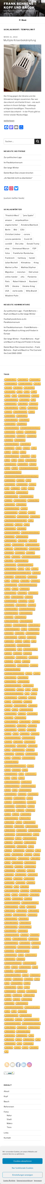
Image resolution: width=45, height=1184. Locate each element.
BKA (7, 460)
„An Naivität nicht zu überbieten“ (18, 178)
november (19, 866)
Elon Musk (9, 560)
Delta (26, 524)
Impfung (32, 697)
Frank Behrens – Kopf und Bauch (20, 5)
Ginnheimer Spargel (30, 649)
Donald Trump (33, 244)
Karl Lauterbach (10, 729)
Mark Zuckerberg (32, 826)
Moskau (8, 850)
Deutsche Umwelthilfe (12, 532)
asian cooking (10, 435)
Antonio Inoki (10, 431)
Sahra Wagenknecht (20, 938)
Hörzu (34, 693)
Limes (30, 798)
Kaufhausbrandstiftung (12, 737)
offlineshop (21, 870)
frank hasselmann (26, 612)
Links (6, 1133)
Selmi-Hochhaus (11, 954)
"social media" (35, 379)
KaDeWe (35, 721)
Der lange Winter (11, 168)
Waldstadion (22, 1027)
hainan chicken (23, 665)
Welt (31, 1035)
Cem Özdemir (10, 484)
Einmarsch (16, 556)
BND (14, 460)
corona (27, 234)
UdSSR (8, 999)
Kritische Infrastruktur (12, 785)
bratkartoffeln (23, 464)
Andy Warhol (24, 419)
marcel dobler (26, 814)
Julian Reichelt (11, 262)
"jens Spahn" (28, 215)
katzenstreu (25, 733)
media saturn (10, 834)
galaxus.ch (32, 637)
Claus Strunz (21, 504)
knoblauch (20, 753)
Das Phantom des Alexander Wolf (16, 520)
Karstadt (22, 729)
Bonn (21, 460)
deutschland (9, 536)
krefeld (31, 765)
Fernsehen (35, 580)
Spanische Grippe (29, 962)
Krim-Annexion (31, 773)
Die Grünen (23, 540)
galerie (27, 641)
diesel (8, 544)
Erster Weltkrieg (10, 568)
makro (8, 814)
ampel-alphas (10, 415)
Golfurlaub (18, 653)
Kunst (8, 790)
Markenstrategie (29, 822)
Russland (33, 281)
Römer (8, 938)
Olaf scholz (33, 272)
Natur (9, 1115)
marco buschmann (11, 818)
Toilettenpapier (10, 991)
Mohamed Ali (22, 846)
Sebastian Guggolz (22, 950)
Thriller (27, 983)
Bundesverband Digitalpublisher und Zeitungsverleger (21, 476)
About (6, 1091)
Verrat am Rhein (25, 1015)
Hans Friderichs (10, 677)
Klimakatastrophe (18, 749)
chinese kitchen (22, 492)
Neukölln (28, 854)
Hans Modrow (23, 677)
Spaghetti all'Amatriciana (13, 962)
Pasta (14, 894)
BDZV (8, 452)
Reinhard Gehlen (11, 918)
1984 (34, 391)
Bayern (26, 448)
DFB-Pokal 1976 (22, 536)
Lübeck (31, 806)
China (31, 488)
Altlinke (23, 407)
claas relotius (10, 504)
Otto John (25, 886)
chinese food (10, 492)
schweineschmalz (24, 946)
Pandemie (32, 277)
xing (19, 1043)
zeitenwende (28, 1043)
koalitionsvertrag (31, 753)
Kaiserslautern (10, 725)
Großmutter (33, 657)
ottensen (8, 886)
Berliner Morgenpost (12, 456)
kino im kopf (21, 745)
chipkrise (8, 500)
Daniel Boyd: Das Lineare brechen (18, 173)
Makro (9, 1123)
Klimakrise (25, 262)
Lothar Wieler (21, 806)
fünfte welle (19, 633)
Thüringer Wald (10, 987)
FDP (34, 248)
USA (7, 291)
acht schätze (24, 399)
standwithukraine (21, 971)
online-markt (9, 882)
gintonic (8, 653)
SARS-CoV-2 (33, 938)
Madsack (20, 810)
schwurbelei (9, 950)
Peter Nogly (34, 894)
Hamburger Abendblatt (12, 669)
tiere (20, 987)
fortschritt (29, 596)
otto (22, 277)
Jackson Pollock (10, 713)
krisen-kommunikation (12, 781)
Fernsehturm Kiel (11, 584)
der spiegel (22, 528)
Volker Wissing (10, 1027)
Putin (22, 906)
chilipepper (15, 488)
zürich (25, 1047)
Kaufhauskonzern (29, 737)
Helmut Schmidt (23, 681)
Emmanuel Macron (21, 248)
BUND (15, 468)
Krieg (36, 262)
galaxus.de (9, 641)
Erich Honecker (10, 564)
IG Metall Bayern (11, 697)
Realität (8, 914)
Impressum (38, 1180)
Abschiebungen (24, 395)
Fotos (6, 1112)
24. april (8, 387)
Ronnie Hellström (25, 926)
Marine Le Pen (11, 267)
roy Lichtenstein (10, 930)
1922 (19, 391)
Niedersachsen (23, 858)
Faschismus (32, 576)
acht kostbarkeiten (11, 399)
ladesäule (22, 794)
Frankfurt (32, 604)
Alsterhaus (34, 403)
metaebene (9, 838)
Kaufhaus (35, 733)
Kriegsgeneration (11, 773)
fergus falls (25, 580)
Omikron (8, 878)
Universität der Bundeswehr (14, 1007)
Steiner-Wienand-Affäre (13, 975)
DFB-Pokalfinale (10, 540)
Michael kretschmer (29, 838)
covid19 (8, 244)
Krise (14, 777)
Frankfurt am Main (11, 608)
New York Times (10, 858)
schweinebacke (10, 946)
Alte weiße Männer (11, 407)
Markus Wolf (19, 826)
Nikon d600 (35, 858)
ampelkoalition (21, 220)
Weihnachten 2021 (23, 1031)
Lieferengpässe (19, 798)
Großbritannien (22, 657)
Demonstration (10, 528)
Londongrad (9, 806)
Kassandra (31, 729)
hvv (27, 693)
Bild (15, 230)
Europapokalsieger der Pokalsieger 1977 (18, 572)
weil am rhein (10, 1035)
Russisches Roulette (12, 934)
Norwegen (9, 866)
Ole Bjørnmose (21, 874)
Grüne (18, 661)
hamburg (22, 258)
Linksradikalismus (20, 802)
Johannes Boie (20, 717)
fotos (7, 253)
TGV (37, 979)
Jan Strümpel (32, 713)
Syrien (25, 975)
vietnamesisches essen (13, 1023)
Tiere (9, 1127)
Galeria (19, 641)
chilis (24, 488)
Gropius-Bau (9, 657)
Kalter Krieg (21, 725)
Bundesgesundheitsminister (29, 468)
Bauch (6, 1101)
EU (28, 568)
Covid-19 (28, 239)
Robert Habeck (19, 281)
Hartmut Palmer (10, 681)
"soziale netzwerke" (25, 383)
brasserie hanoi (10, 464)
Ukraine (15, 286)
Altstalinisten (32, 407)
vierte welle (17, 291)
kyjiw (15, 790)
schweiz (35, 946)
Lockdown (32, 802)
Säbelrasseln (35, 975)
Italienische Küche (26, 709)
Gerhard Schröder (23, 645)
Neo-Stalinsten (17, 854)
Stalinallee (9, 971)
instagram (28, 701)
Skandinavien (10, 958)
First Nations (33, 592)
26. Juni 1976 (10, 391)
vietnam (19, 1019)
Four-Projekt (9, 604)
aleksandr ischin (10, 403)
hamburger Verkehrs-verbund (14, 673)
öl (6, 1051)
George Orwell (10, 645)
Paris (7, 281)
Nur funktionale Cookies (22, 1168)
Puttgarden (31, 906)
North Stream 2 (30, 862)
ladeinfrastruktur (10, 794)
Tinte (27, 987)
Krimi (7, 777)
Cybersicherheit (23, 516)
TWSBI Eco (17, 995)
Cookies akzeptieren (23, 1161)
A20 (14, 395)
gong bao (27, 653)
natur (7, 854)
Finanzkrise (22, 592)
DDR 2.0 (18, 524)
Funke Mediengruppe (12, 629)
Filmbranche (24, 588)
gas (34, 641)
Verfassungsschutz (11, 1015)
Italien (15, 709)
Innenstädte (17, 701)
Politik (8, 898)
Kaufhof (8, 741)
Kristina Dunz (26, 781)
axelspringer (9, 448)
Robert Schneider (11, 926)
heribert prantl (28, 685)
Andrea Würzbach (11, 419)
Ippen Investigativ (20, 705)
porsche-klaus (18, 898)
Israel (7, 709)
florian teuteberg (17, 596)
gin (20, 649)
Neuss (37, 854)
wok (38, 1039)
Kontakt (7, 1138)
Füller (24, 629)
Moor (31, 846)
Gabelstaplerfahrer (32, 633)
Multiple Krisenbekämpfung (20, 40)
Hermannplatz (10, 689)
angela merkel (11, 225)
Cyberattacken (10, 516)
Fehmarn (15, 580)
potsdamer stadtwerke (12, 902)
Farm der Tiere (21, 576)
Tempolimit (29, 979)
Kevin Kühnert (10, 745)
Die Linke (19, 244)
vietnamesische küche (31, 1019)
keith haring (18, 741)
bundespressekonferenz (13, 472)
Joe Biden (9, 717)
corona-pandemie (13, 239)
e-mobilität (31, 552)
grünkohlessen (10, 665)
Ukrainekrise (9, 1003)
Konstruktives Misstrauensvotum (15, 765)
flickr (7, 596)
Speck (14, 967)
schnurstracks (25, 942)
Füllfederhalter (34, 629)
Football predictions (12, 319)
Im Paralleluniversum (13, 162)
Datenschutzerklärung (25, 1180)
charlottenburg (22, 484)
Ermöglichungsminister (25, 564)
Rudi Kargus (22, 930)
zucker (18, 1047)
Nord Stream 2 (17, 862)
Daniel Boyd (35, 516)
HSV (28, 689)
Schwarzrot (36, 942)
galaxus (22, 637)
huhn (35, 689)
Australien (9, 440)
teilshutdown (18, 979)
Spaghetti (21, 958)
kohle (7, 757)
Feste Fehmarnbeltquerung (28, 584)
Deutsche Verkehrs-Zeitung (30, 532)
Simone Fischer (31, 954)
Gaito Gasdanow (11, 637)
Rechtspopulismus (20, 914)
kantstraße (32, 725)
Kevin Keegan (30, 741)
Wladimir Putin (11, 296)
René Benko (23, 918)
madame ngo (10, 810)
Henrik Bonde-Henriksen (13, 685)
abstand (35, 395)
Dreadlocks (9, 552)
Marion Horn (9, 822)
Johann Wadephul (11, 721)
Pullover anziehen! (11, 906)
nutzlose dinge (30, 866)
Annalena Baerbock (29, 225)
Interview (8, 705)
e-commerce (20, 552)
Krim (21, 773)
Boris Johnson (31, 460)
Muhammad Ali (19, 850)
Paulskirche (24, 894)
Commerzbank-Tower (12, 508)
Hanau (29, 673)
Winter (19, 1039)
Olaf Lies (31, 870)
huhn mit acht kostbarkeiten (14, 693)
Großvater (9, 661)
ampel (32, 411)
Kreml (7, 769)
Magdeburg (30, 810)
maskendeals (22, 830)
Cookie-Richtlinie (9, 1180)
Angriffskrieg (22, 423)
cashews (20, 480)
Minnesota (19, 842)
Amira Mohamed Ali (20, 411)
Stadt (9, 1119)
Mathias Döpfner (28, 267)
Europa (35, 568)
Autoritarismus (20, 440)
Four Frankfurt (21, 604)
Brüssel (33, 464)
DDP (31, 520)
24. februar (18, 387)
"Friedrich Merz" (12, 215)
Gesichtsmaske (10, 649)
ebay (7, 248)
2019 (7, 395)
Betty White (25, 456)
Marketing (9, 826)
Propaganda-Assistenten (30, 902)
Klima (7, 749)
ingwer (8, 701)
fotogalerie (23, 600)
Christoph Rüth (33, 500)
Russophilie (35, 934)
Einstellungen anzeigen (22, 1175)
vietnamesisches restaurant (31, 1023)
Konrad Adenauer (29, 757)
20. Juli (37, 383)
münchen (21, 272)
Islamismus (33, 705)
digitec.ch (9, 548)
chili (7, 488)
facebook (36, 572)
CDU (22, 230)
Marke (19, 822)
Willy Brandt (31, 291)
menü (36, 834)
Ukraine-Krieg (28, 286)
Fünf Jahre (9, 633)
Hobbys (20, 689)
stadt (35, 967)
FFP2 (7, 588)
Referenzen (32, 914)
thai (7, 983)
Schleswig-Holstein (11, 942)
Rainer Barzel (22, 910)
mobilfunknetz (10, 846)
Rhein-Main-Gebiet (11, 922)
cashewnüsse (10, 480)
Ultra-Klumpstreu (22, 1003)
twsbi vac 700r (29, 995)
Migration (9, 272)
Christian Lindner (12, 234)
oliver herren (32, 874)
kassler (8, 733)
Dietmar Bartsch (18, 544)
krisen (21, 777)
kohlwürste (16, 757)
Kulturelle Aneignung (28, 785)
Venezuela (23, 1011)
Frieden (8, 625)
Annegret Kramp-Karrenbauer (30, 427)
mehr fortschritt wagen (24, 834)
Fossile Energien (11, 600)
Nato (38, 850)
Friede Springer (34, 625)
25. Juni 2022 (29, 387)
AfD (33, 399)
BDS (34, 448)
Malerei (16, 814)
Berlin (7, 230)
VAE (14, 1011)
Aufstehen (21, 435)
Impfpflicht (23, 697)
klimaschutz (9, 753)
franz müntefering (26, 621)
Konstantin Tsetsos (11, 761)
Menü (24, 20)
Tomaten (21, 991)
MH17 (18, 838)
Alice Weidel (23, 403)
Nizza (7, 862)
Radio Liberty (10, 910)
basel (18, 448)
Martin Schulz (10, 830)
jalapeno (22, 713)
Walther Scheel (34, 1027)
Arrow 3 (20, 431)
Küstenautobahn (25, 790)
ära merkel (34, 1047)
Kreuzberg (17, 769)
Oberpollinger (10, 870)
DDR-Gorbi (9, 524)
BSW (7, 468)
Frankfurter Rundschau (23, 253)
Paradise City (36, 890)
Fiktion (15, 588)
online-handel (11, 277)
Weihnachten (10, 1031)
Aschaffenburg (30, 431)
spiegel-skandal (25, 967)
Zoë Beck (9, 1047)
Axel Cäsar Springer (12, 444)
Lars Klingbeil (33, 794)
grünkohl (26, 661)
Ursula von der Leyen (32, 1007)
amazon (8, 220)
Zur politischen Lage (13, 157)
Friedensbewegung (20, 625)
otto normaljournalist (12, 890)
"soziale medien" (11, 383)
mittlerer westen (30, 842)
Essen (21, 568)
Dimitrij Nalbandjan (21, 548)
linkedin (8, 802)
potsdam (28, 898)
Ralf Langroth (34, 910)
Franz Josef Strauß (11, 621)
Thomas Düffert (16, 983)
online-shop (20, 882)
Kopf (6, 1096)
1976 (26, 391)
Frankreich (9, 258)
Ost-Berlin (31, 882)
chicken (32, 484)
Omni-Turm (18, 878)
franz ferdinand (20, 617)
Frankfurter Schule (11, 612)
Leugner (8, 798)
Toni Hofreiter (32, 991)
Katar (15, 733)
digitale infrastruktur (32, 544)
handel (32, 258)
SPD (7, 286)
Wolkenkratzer (10, 1043)
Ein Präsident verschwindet (31, 556)
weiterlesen (9, 121)
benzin (16, 452)
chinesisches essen (26, 496)
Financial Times (10, 592)
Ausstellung (31, 435)
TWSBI (8, 995)
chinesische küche (11, 496)
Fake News (9, 576)
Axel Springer (26, 444)
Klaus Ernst (33, 745)
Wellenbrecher (22, 1035)
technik (8, 979)
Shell (21, 954)
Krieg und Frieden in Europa (28, 342)
